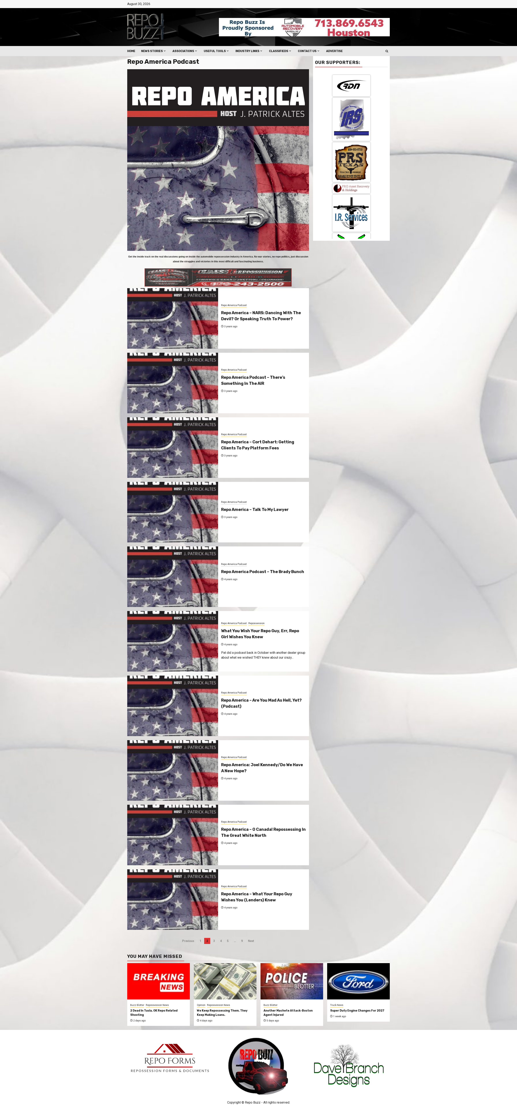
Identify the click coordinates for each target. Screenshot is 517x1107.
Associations (183, 51)
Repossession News (157, 1005)
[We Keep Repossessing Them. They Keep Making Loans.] (225, 981)
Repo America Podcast (234, 305)
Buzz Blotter (137, 1005)
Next (251, 941)
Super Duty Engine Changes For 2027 (357, 1010)
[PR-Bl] (351, 144)
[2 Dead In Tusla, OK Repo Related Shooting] (158, 981)
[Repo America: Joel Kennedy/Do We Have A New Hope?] (172, 770)
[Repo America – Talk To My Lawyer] (172, 512)
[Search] (386, 51)
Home (131, 51)
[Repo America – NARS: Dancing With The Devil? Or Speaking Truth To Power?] (172, 318)
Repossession (256, 623)
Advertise (334, 51)
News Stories (152, 51)
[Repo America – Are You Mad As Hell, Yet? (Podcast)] (172, 706)
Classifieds (278, 51)
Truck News (336, 1005)
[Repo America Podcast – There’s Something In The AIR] (172, 383)
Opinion (201, 1005)
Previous (188, 941)
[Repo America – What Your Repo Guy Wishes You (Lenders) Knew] (172, 899)
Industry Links (247, 51)
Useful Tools (215, 51)
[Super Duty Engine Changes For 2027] (358, 981)
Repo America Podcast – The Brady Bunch (262, 571)
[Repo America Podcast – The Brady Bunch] (172, 576)
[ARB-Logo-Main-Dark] (351, 222)
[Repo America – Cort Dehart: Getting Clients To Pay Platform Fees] (172, 447)
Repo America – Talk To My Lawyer (255, 509)
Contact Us (307, 51)
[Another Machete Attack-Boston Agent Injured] (292, 981)
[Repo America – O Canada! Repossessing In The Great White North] (172, 835)
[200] (351, 183)
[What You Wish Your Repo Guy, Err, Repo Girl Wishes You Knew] (172, 641)
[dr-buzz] (351, 108)
